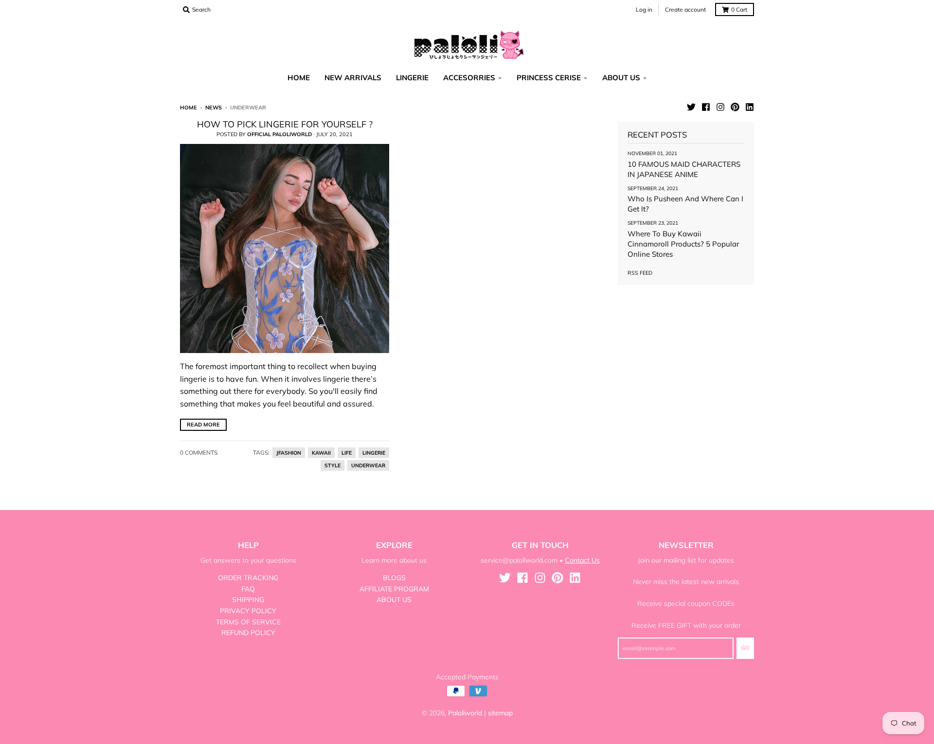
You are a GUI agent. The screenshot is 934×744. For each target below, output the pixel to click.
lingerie (373, 452)
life (346, 452)
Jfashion (288, 452)
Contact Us (582, 560)
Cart (739, 9)
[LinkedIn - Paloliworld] (749, 107)
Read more (203, 424)
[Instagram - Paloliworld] (720, 107)
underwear (368, 465)
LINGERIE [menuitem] (412, 77)
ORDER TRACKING (248, 577)
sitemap (500, 713)
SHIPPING (248, 599)
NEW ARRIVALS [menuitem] (352, 77)
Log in (644, 9)
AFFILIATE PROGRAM (394, 589)
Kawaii (321, 452)
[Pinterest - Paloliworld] (735, 107)
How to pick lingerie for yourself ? (285, 124)
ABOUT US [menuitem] (621, 77)
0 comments (198, 452)
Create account (685, 9)
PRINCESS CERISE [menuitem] (549, 77)
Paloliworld (465, 713)
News (213, 107)
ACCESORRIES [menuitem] (469, 77)
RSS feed (640, 272)
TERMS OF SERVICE (248, 622)
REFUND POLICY (248, 632)
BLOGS (394, 577)
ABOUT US (394, 599)
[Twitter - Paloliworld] (691, 107)
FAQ (248, 589)
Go (745, 647)
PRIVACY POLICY (248, 610)
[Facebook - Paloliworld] (705, 107)
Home (188, 107)
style (332, 465)
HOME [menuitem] (298, 77)
